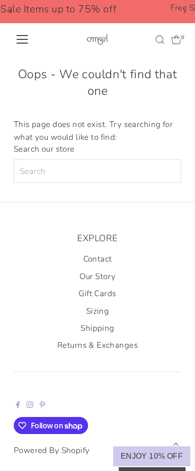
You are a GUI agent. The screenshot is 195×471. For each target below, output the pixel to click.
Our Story (98, 276)
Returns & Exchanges (97, 345)
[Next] (184, 11)
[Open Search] (160, 40)
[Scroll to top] (176, 444)
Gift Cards (97, 293)
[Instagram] (29, 405)
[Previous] (10, 11)
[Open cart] (176, 40)
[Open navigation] (22, 40)
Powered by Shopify (52, 450)
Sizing (97, 311)
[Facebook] (18, 405)
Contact (97, 259)
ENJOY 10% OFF (152, 456)
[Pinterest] (42, 405)
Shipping (97, 328)
